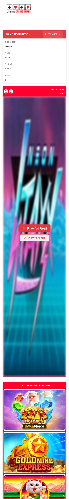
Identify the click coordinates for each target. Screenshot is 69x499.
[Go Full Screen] (11, 91)
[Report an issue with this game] (6, 91)
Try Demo (35, 410)
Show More (51, 34)
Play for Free (37, 238)
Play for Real (36, 228)
